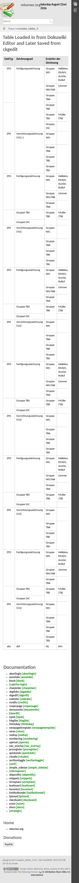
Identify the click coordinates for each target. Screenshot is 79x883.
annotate (14, 677)
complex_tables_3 (27, 28)
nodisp (13, 735)
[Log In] (75, 10)
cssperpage (15, 706)
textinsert (15, 785)
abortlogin (15, 674)
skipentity (15, 775)
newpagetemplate (20, 728)
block (12, 681)
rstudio (13, 757)
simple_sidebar (18, 767)
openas (13, 742)
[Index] (75, 4)
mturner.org (30, 5)
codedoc (14, 699)
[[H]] (9, 11)
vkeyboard (15, 800)
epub (12, 717)
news (12, 731)
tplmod (13, 796)
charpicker (15, 688)
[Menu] (4, 28)
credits (13, 702)
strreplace (15, 782)
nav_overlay (16, 746)
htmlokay (14, 724)
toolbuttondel (17, 793)
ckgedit (13, 695)
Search (51, 21)
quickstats (15, 753)
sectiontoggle (17, 760)
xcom (12, 803)
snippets (14, 778)
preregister (15, 749)
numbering (15, 738)
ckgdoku (14, 692)
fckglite (13, 720)
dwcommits (16, 710)
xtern (12, 807)
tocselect (14, 789)
